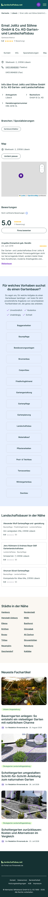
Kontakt (13, 880)
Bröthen (5, 629)
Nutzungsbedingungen (17, 883)
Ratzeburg (28, 646)
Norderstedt (29, 612)
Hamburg (5, 612)
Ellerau (4, 623)
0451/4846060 (12, 67)
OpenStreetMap (33, 195)
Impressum (37, 883)
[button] (39, 5)
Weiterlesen (6, 263)
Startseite (5, 13)
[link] (24, 529)
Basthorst (28, 623)
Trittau (4, 640)
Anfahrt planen (11, 156)
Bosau (4, 634)
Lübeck (14, 13)
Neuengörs (6, 646)
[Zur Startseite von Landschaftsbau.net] (11, 4)
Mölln (26, 618)
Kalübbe (27, 651)
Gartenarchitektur (11, 129)
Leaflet (23, 195)
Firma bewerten (24, 230)
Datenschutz (22, 880)
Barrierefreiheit (34, 880)
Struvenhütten (30, 640)
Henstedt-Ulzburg (9, 618)
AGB (29, 883)
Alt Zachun (29, 634)
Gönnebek (28, 629)
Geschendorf (7, 651)
